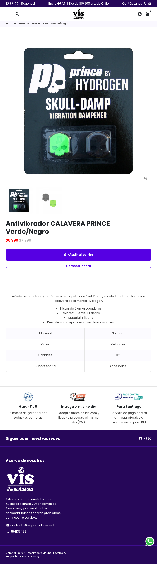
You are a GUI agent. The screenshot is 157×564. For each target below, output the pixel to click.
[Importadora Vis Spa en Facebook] (7, 3)
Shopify (10, 556)
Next (146, 111)
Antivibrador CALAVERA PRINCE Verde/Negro (40, 23)
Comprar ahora (78, 266)
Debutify (34, 556)
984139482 (16, 531)
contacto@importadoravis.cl (30, 525)
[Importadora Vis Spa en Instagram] (11, 3)
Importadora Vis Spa (39, 553)
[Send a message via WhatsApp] (150, 541)
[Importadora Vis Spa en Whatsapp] (16, 3)
